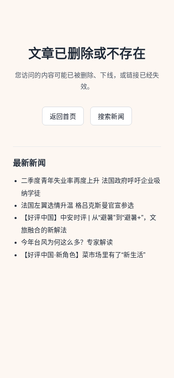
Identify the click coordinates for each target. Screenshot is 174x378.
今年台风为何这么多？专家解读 (67, 242)
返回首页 (63, 116)
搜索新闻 (111, 116)
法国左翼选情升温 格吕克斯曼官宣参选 (77, 205)
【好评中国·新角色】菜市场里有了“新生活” (83, 254)
